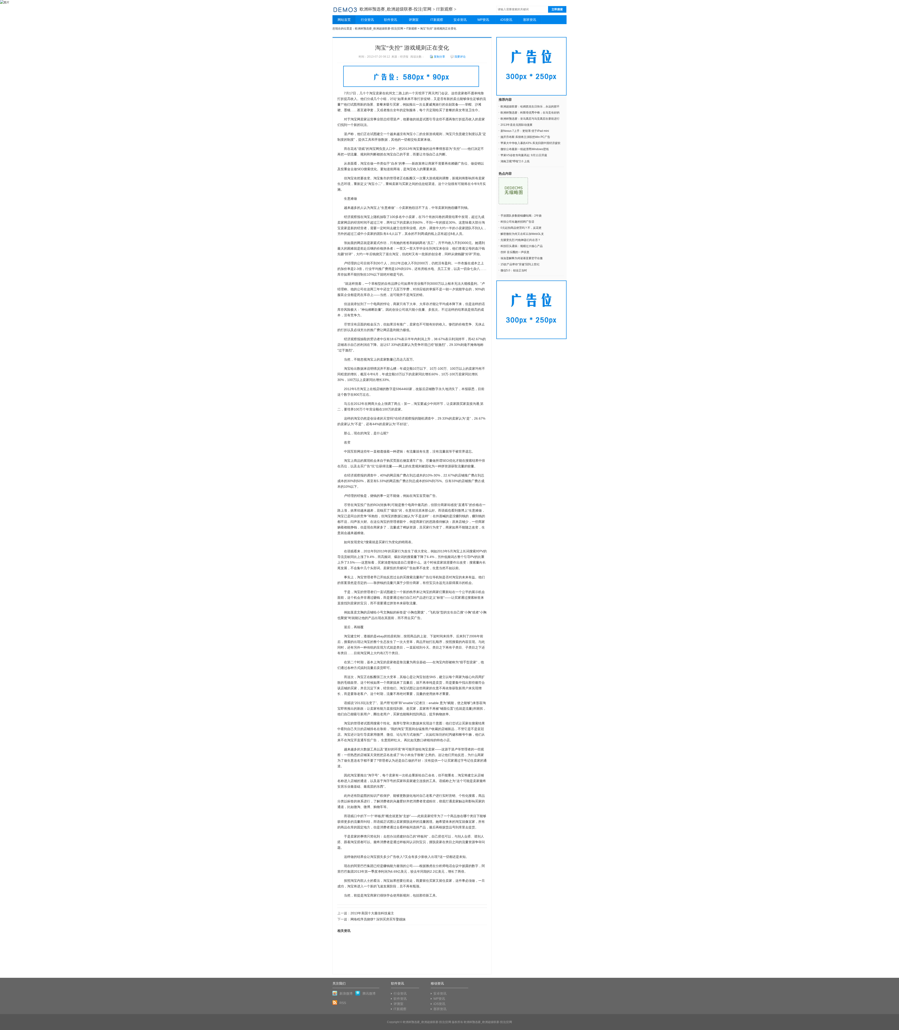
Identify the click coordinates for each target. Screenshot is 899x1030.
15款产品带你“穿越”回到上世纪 (520, 264)
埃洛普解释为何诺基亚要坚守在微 (522, 258)
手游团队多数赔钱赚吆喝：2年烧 (521, 215)
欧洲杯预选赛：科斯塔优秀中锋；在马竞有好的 (530, 112)
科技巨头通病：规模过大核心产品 (522, 246)
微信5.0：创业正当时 (514, 270)
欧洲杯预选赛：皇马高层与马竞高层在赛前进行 (530, 118)
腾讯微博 (369, 993)
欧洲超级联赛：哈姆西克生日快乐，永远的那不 (530, 106)
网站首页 (344, 20)
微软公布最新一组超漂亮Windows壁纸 (525, 149)
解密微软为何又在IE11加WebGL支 (522, 234)
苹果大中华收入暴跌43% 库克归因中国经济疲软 (530, 143)
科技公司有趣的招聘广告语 (517, 221)
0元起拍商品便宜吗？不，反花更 (521, 227)
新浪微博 (346, 993)
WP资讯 (483, 20)
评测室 (414, 20)
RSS (342, 1003)
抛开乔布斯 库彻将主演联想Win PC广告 (525, 137)
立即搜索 (557, 9)
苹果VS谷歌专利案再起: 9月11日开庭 (524, 155)
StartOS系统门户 (345, 9)
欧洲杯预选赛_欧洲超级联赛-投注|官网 (395, 9)
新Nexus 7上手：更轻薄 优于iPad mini (525, 131)
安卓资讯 (460, 20)
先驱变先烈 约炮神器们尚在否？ (521, 240)
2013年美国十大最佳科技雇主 (372, 913)
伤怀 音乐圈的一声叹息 (515, 252)
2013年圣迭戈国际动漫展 (516, 124)
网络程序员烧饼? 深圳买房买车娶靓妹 (378, 919)
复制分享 (439, 56)
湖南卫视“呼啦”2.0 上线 (515, 161)
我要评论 (460, 56)
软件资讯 (390, 20)
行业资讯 (367, 20)
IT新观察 (444, 9)
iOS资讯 (506, 20)
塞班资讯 (529, 20)
